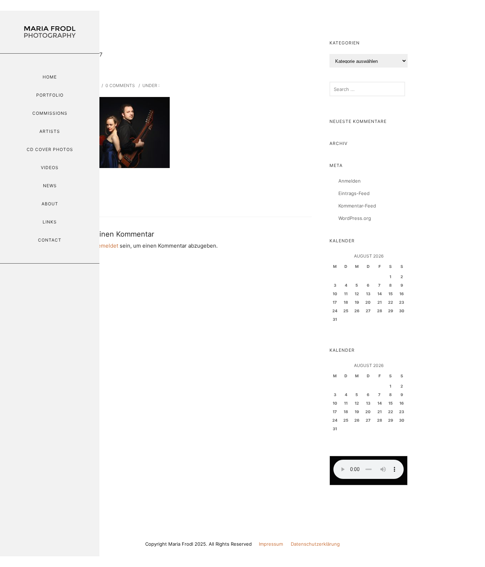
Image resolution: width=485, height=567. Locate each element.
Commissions (49, 113)
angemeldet (103, 245)
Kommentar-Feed (357, 206)
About (50, 203)
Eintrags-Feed (354, 193)
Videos (50, 167)
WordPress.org (354, 218)
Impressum (271, 544)
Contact (49, 240)
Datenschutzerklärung (315, 544)
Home (50, 77)
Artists (49, 131)
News (50, 185)
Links (50, 222)
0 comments (120, 85)
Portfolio (50, 95)
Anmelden (349, 181)
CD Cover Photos (50, 149)
